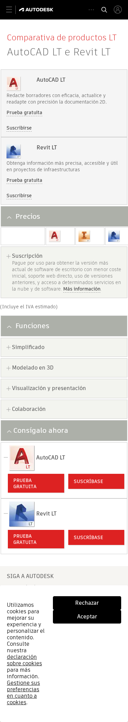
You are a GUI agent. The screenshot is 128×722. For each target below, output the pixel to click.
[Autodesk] (37, 9)
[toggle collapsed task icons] (91, 10)
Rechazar (87, 603)
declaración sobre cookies (24, 660)
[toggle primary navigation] (12, 9)
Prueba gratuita (24, 112)
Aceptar (87, 616)
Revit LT (47, 147)
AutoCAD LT (51, 80)
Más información (81, 288)
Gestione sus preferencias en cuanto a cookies (23, 692)
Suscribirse (19, 127)
